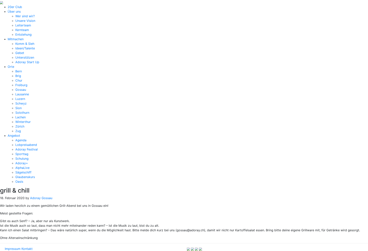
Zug (18, 131)
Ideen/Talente (25, 48)
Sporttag (21, 154)
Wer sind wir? (25, 16)
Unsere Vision (25, 21)
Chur (18, 80)
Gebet (19, 53)
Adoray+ (21, 163)
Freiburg (21, 85)
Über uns (14, 11)
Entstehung (23, 34)
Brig (18, 76)
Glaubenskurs (25, 177)
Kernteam (22, 30)
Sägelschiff (23, 172)
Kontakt (27, 249)
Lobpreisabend (26, 145)
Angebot (14, 135)
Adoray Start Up (27, 62)
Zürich (19, 126)
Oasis (19, 181)
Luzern (20, 99)
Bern (18, 71)
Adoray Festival (26, 149)
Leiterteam (23, 25)
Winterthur (23, 122)
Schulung (22, 158)
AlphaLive (22, 168)
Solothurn (22, 112)
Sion (18, 108)
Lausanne (22, 94)
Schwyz (21, 103)
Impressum (13, 249)
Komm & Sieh (24, 44)
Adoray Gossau (41, 198)
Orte (11, 67)
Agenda (20, 140)
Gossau (20, 90)
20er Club (15, 7)
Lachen (20, 117)
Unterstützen (24, 57)
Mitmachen (16, 39)
